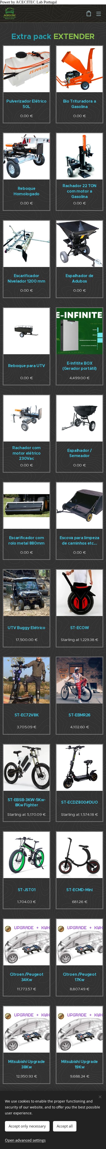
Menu (99, 14)
